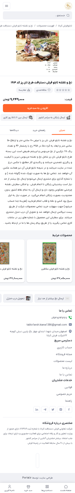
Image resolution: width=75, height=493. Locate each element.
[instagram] (61, 409)
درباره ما (67, 368)
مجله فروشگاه (64, 354)
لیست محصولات (63, 361)
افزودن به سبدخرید (37, 108)
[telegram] (45, 409)
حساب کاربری (64, 347)
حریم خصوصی (64, 394)
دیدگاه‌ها (14, 130)
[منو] (6, 6)
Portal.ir (26, 478)
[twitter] (53, 409)
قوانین (68, 387)
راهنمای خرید (39, 130)
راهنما (68, 401)
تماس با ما (65, 374)
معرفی (62, 130)
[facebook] (69, 409)
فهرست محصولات (45, 25)
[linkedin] (36, 409)
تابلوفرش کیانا (65, 25)
